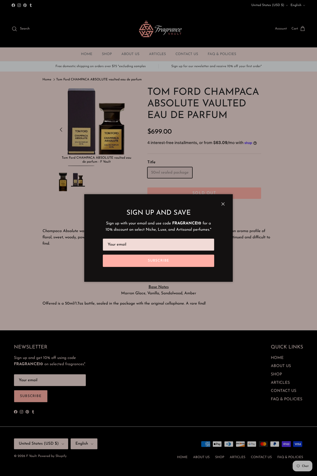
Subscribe (158, 261)
